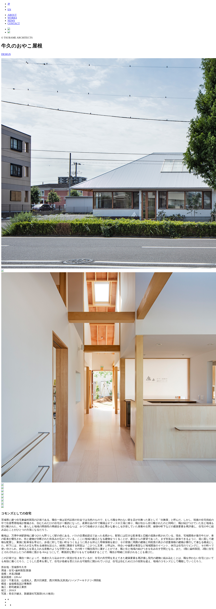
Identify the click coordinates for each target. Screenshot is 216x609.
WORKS (12, 17)
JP (9, 4)
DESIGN (6, 54)
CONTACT (14, 23)
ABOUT (12, 15)
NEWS (11, 20)
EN (9, 9)
